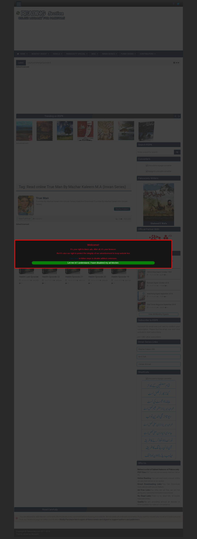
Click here (73, 258)
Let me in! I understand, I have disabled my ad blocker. (93, 263)
